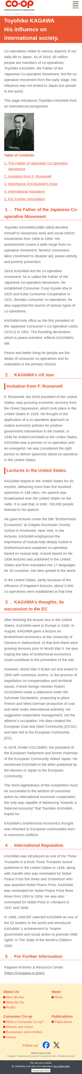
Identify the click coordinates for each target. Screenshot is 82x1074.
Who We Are (15, 997)
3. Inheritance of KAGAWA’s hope (31, 184)
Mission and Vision (19, 1027)
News (59, 997)
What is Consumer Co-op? (25, 1022)
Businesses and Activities (24, 1032)
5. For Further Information (24, 199)
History (11, 1037)
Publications (63, 1022)
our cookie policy (62, 1066)
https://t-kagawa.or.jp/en (24, 973)
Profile (10, 1007)
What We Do (15, 1002)
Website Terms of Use (41, 1053)
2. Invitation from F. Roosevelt (27, 176)
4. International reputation (24, 192)
